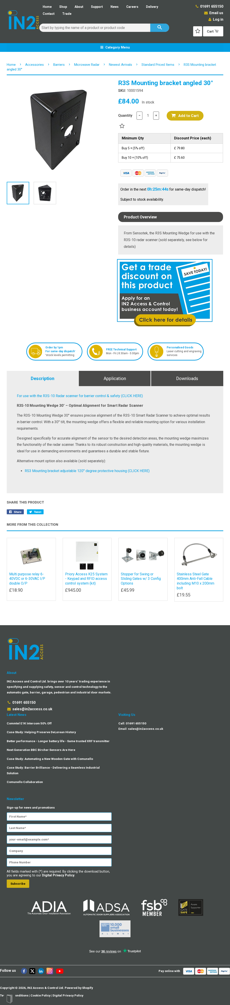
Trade (66, 13)
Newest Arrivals (120, 65)
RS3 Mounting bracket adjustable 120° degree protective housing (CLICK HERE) (87, 471)
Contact (49, 13)
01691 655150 (211, 6)
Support (97, 7)
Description (42, 378)
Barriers (59, 65)
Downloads (187, 378)
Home (47, 7)
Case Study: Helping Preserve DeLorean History (41, 732)
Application (115, 378)
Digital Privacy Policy (58, 875)
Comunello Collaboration (25, 782)
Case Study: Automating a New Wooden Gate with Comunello (50, 759)
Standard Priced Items (158, 65)
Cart (211, 31)
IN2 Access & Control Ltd (45, 988)
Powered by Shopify (79, 988)
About (79, 7)
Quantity (125, 115)
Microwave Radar (87, 65)
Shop (63, 7)
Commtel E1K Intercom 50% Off (29, 723)
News (115, 7)
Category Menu (117, 47)
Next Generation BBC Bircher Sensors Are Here (41, 750)
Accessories (34, 65)
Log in (218, 19)
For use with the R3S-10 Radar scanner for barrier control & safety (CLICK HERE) (80, 396)
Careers (132, 7)
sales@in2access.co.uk (32, 709)
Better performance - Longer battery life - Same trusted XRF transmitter (58, 741)
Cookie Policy (41, 995)
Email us (215, 13)
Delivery (152, 7)
